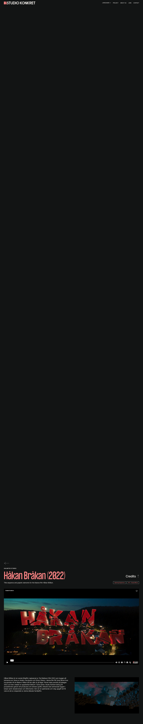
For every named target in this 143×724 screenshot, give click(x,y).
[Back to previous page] (7, 563)
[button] (106, 3)
